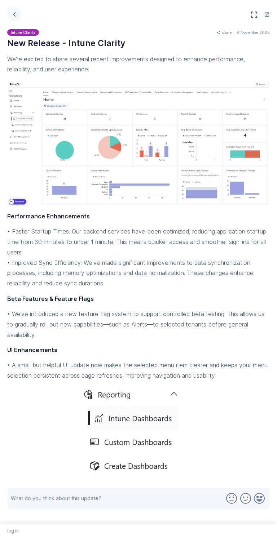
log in (13, 531)
